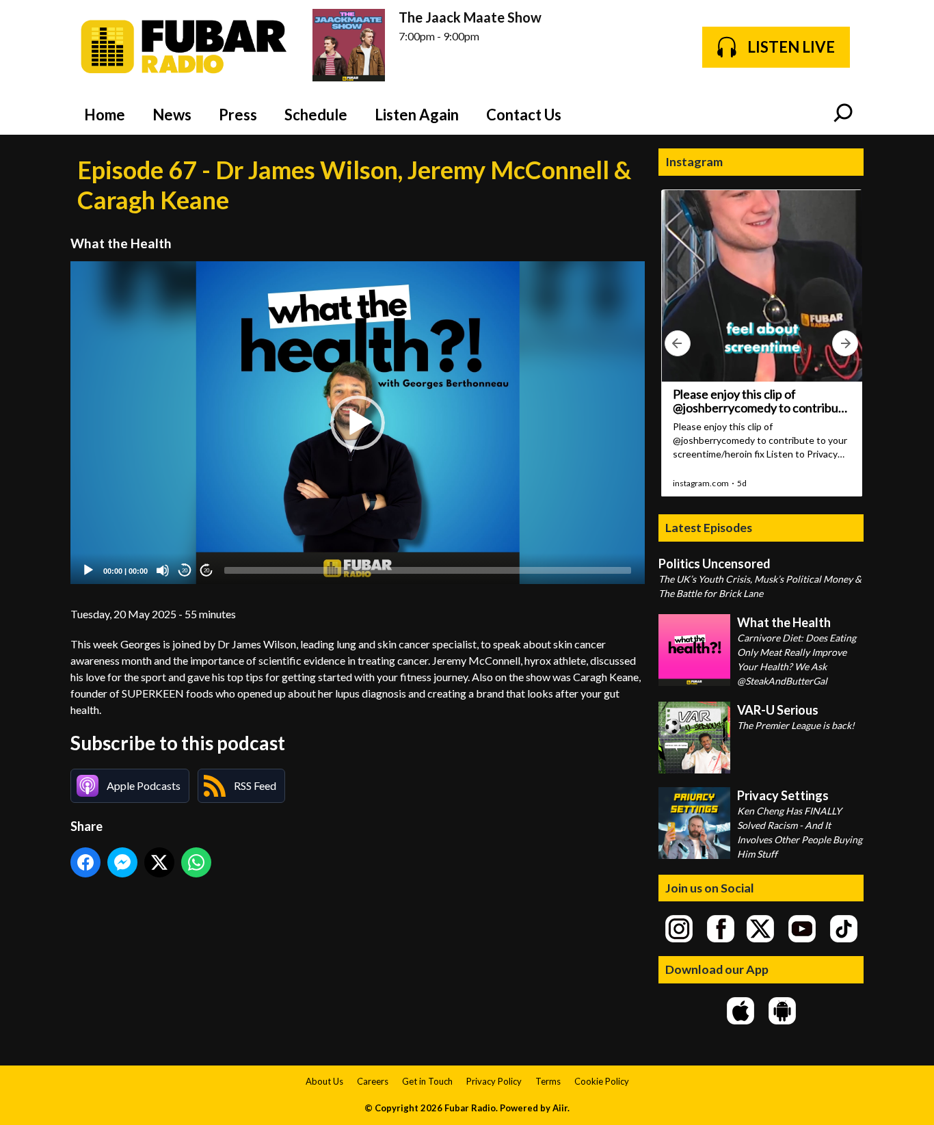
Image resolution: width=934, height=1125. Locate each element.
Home (104, 114)
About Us (324, 1081)
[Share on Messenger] (122, 862)
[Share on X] (159, 862)
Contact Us (523, 114)
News (171, 114)
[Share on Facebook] (85, 862)
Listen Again (417, 114)
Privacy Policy (494, 1081)
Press (238, 114)
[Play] (88, 570)
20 (184, 571)
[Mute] (163, 570)
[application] (357, 423)
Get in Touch (427, 1081)
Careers (372, 1081)
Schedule (315, 114)
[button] (357, 422)
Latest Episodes (708, 527)
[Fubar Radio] (184, 47)
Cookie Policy (601, 1081)
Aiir (560, 1107)
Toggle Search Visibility (843, 114)
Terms (548, 1081)
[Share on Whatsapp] (196, 862)
